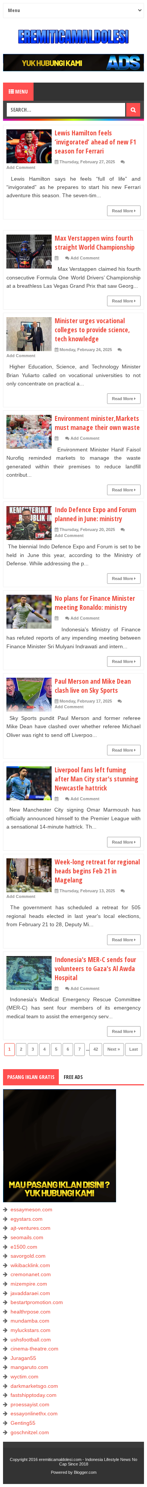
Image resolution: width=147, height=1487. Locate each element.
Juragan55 (23, 1358)
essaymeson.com (31, 1209)
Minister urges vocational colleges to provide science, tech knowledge (92, 329)
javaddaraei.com (30, 1293)
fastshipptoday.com (34, 1395)
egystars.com (27, 1219)
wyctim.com (24, 1376)
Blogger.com (85, 1472)
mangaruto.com (29, 1367)
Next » (113, 1049)
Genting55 (23, 1423)
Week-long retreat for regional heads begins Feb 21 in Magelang (97, 870)
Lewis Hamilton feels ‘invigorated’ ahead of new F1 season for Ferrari (95, 141)
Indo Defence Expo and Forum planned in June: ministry (95, 514)
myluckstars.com (31, 1330)
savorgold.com (28, 1256)
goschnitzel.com (30, 1432)
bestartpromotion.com (37, 1302)
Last (133, 1049)
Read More (123, 211)
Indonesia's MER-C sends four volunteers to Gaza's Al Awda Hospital (95, 968)
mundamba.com (30, 1321)
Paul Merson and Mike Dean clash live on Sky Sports (93, 686)
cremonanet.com (31, 1274)
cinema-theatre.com (34, 1349)
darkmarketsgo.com (34, 1386)
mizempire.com (29, 1284)
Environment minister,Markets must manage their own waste (97, 423)
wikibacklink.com (30, 1265)
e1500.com (24, 1247)
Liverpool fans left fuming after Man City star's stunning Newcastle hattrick (96, 778)
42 (95, 1049)
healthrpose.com (31, 1312)
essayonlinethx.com (34, 1413)
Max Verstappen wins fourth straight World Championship (95, 242)
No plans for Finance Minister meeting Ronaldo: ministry (95, 603)
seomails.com (27, 1237)
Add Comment (20, 167)
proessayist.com (30, 1404)
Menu (21, 91)
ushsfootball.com (31, 1340)
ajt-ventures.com (31, 1228)
